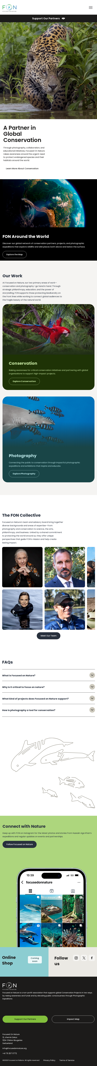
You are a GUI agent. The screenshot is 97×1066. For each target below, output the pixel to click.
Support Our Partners (46, 18)
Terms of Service (66, 1060)
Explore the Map (14, 254)
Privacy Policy (49, 1060)
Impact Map (73, 1019)
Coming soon (35, 960)
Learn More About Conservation (22, 168)
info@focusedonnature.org (15, 1048)
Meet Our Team (48, 635)
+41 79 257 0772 (10, 1053)
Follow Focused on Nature (19, 844)
